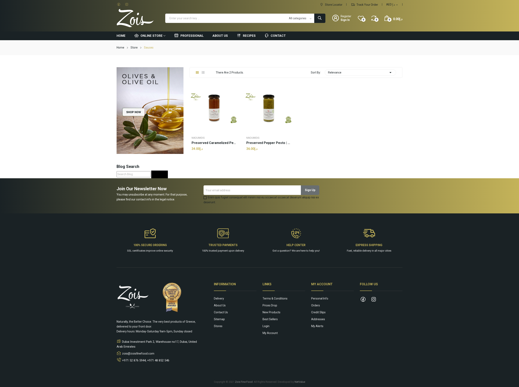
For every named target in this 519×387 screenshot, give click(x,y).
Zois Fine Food (244, 381)
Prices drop (270, 305)
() (363, 19)
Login (266, 326)
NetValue (300, 381)
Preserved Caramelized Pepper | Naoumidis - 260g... (214, 143)
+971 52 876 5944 (134, 360)
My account (270, 333)
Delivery (219, 298)
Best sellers (270, 319)
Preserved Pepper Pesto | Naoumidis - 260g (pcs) (268, 143)
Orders (315, 305)
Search (159, 174)
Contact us (221, 312)
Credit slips (318, 312)
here (303, 250)
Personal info (319, 298)
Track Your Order (367, 4)
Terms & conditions (275, 298)
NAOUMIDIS (198, 138)
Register (346, 16)
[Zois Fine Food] (150, 110)
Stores (218, 326)
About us (220, 305)
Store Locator (333, 4)
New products (271, 312)
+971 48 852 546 (158, 360)
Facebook (119, 4)
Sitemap (219, 319)
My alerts (317, 326)
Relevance (360, 72)
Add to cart (214, 161)
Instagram (127, 4)
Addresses (318, 319)
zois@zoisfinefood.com (138, 353)
